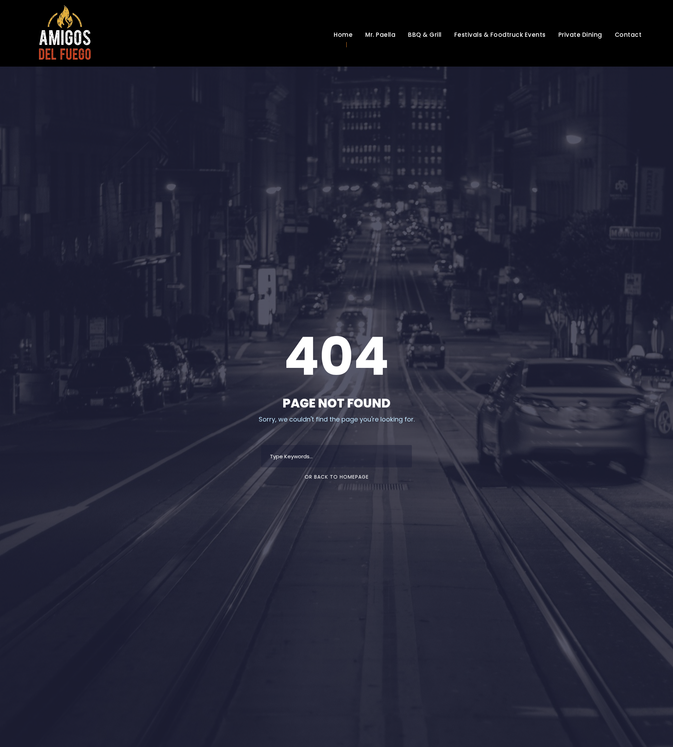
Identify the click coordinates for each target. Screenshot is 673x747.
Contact (628, 34)
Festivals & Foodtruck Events (500, 34)
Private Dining (580, 34)
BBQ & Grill (425, 34)
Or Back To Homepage (337, 476)
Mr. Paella (380, 34)
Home (343, 34)
